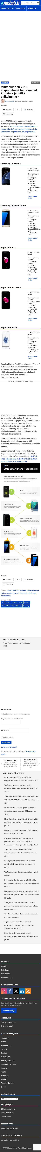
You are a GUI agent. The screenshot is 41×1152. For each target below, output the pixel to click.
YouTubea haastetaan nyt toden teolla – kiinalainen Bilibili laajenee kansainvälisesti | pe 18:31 (20, 788)
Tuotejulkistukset (7, 1083)
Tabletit (4, 1049)
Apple (3, 1072)
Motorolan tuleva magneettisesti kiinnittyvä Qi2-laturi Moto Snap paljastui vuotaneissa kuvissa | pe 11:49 (21, 822)
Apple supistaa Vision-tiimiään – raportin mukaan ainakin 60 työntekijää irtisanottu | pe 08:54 (20, 853)
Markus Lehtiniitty (9, 101)
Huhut (3, 1087)
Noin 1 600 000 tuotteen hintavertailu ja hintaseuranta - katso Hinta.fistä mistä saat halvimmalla (20, 593)
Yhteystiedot (6, 1116)
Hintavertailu (20, 8)
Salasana (4, 730)
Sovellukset (5, 1057)
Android (4, 1068)
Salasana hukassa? (9, 747)
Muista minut (7, 737)
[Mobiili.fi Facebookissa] (10, 991)
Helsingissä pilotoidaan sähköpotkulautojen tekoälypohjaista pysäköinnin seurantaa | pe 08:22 (19, 864)
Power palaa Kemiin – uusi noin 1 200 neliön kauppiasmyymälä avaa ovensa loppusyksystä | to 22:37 (21, 883)
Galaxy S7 (8, 602)
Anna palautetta (7, 1113)
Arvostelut (5, 1038)
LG (21, 606)
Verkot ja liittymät (7, 1061)
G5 (2, 602)
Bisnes (4, 1079)
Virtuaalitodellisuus (8, 1064)
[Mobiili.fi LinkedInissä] (22, 991)
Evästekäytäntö (7, 1026)
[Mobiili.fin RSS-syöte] (28, 991)
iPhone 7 (27, 602)
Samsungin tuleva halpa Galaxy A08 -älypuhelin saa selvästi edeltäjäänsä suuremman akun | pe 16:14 (21, 799)
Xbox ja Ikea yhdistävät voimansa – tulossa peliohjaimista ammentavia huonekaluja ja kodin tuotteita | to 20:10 (21, 906)
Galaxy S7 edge (18, 602)
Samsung (26, 606)
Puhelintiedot (6, 8)
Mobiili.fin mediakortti (9, 1128)
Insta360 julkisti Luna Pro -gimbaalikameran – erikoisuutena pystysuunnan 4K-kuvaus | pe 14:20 (20, 811)
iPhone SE (15, 606)
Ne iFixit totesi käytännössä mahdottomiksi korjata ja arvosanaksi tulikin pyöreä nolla (19, 459)
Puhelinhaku (6, 974)
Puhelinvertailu (7, 977)
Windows (4, 1076)
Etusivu (4, 966)
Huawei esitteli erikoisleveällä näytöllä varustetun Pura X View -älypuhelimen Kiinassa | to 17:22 (21, 936)
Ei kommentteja (35, 82)
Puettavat (5, 1053)
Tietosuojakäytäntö (8, 1022)
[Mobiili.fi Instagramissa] (4, 991)
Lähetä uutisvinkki (8, 1109)
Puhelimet (5, 970)
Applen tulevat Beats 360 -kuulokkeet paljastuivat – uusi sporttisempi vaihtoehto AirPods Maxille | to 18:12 (19, 925)
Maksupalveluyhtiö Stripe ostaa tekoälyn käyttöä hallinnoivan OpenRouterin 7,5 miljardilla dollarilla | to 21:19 (21, 894)
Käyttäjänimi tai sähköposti (12, 719)
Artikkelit (31, 8)
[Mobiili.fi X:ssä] (16, 991)
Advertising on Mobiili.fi (10, 1140)
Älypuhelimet (5, 82)
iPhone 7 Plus (6, 606)
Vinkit (3, 1042)
